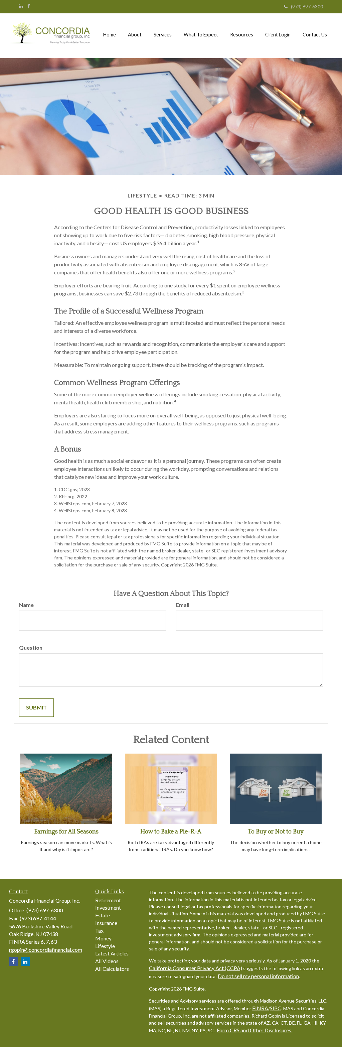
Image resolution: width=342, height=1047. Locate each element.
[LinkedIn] (21, 6)
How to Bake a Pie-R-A (170, 831)
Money (103, 938)
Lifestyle (105, 946)
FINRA (260, 1008)
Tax (99, 930)
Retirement (108, 900)
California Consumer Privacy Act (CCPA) (195, 968)
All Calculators (112, 968)
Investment (108, 907)
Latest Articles (112, 953)
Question (30, 647)
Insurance (106, 923)
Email (182, 605)
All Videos (107, 961)
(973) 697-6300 (307, 6)
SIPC (275, 1008)
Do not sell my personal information (258, 976)
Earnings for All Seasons (66, 831)
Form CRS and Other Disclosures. (254, 1030)
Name (26, 605)
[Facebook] (28, 6)
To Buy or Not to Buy (276, 831)
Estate (102, 915)
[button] (135, 34)
